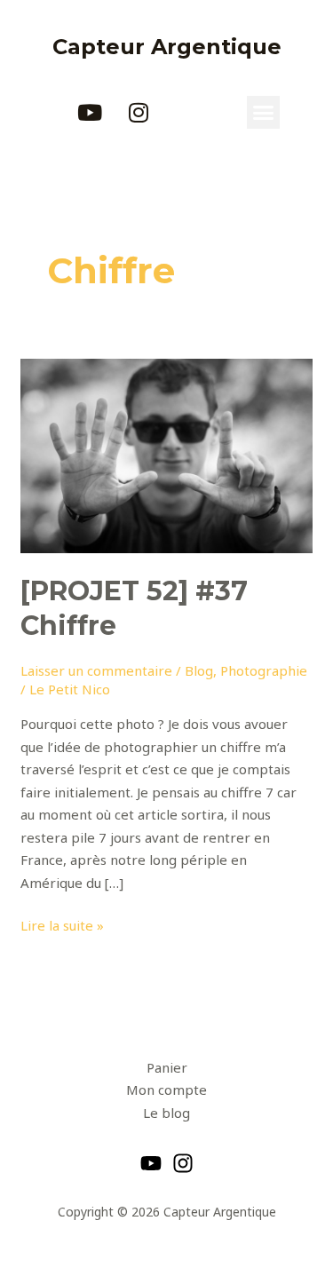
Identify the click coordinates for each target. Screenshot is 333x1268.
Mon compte (166, 1089)
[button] (264, 113)
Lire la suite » (62, 924)
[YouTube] (151, 1163)
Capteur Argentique (166, 46)
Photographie (263, 670)
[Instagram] (183, 1163)
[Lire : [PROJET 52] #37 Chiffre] (166, 455)
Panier (167, 1067)
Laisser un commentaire (96, 670)
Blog (199, 670)
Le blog (166, 1112)
